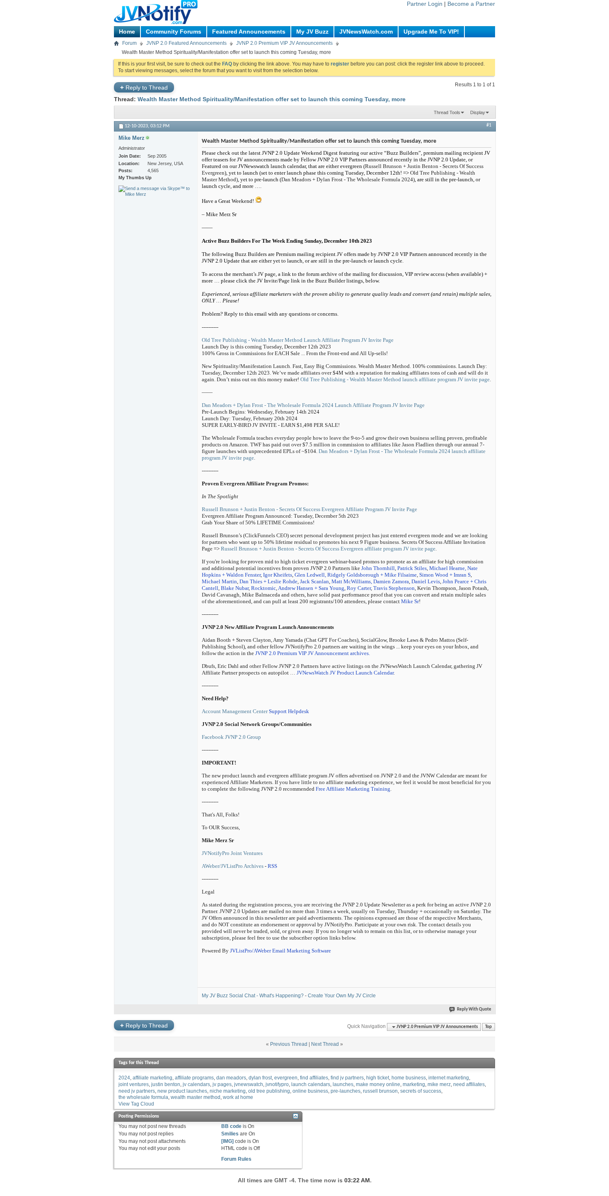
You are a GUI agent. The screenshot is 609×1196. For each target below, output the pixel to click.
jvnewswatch (248, 1084)
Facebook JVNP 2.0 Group (231, 737)
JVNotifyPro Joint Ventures (232, 853)
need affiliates (469, 1084)
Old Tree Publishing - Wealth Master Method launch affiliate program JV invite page (395, 379)
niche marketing (228, 1091)
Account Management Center (235, 711)
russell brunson (380, 1091)
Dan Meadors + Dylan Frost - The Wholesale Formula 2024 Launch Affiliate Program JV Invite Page (313, 405)
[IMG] (227, 1141)
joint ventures (133, 1084)
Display (477, 112)
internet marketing (448, 1078)
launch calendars (310, 1084)
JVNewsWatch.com (366, 31)
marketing (414, 1084)
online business (310, 1091)
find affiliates (314, 1078)
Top (488, 1027)
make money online (378, 1084)
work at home (238, 1097)
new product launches (182, 1091)
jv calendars (196, 1084)
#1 (488, 125)
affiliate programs (194, 1078)
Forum (129, 43)
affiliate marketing (152, 1078)
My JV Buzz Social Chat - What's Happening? (253, 996)
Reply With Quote (474, 1009)
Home (127, 31)
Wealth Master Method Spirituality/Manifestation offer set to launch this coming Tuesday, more (272, 99)
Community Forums (173, 31)
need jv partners (136, 1091)
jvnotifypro (277, 1084)
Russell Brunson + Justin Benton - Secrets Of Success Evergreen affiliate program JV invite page (328, 549)
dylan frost (260, 1078)
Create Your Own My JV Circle (342, 996)
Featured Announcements (248, 31)
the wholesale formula (143, 1097)
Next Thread (325, 1044)
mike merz (439, 1084)
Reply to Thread (144, 87)
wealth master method (195, 1097)
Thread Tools (447, 112)
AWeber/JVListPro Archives (232, 866)
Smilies (230, 1134)
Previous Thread (288, 1044)
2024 (124, 1078)
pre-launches (345, 1091)
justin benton (165, 1084)
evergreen (285, 1078)
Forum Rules (236, 1159)
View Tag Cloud (136, 1104)
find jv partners (347, 1078)
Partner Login (424, 3)
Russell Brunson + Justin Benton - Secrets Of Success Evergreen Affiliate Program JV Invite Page (309, 509)
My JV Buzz (312, 31)
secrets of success (420, 1091)
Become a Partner (471, 3)
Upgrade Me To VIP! (431, 31)
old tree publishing (269, 1091)
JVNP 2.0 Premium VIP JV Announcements (284, 43)
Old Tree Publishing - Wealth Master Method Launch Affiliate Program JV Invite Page (298, 340)
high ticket (377, 1078)
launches (343, 1084)
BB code (231, 1126)
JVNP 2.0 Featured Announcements (186, 43)
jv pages (222, 1084)
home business (409, 1078)
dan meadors (231, 1078)
